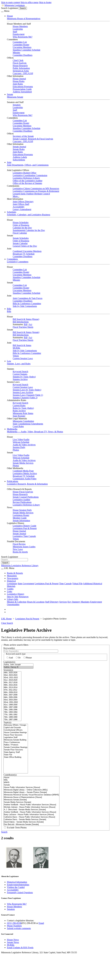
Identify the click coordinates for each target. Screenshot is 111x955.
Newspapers (12, 578)
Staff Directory (52, 602)
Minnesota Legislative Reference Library (19, 565)
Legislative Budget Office (24, 173)
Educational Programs (23, 86)
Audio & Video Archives (24, 444)
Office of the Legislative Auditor (27, 180)
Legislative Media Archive (25, 473)
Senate (10, 94)
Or (19, 657)
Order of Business (21, 225)
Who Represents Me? (22, 37)
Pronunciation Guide (22, 89)
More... (16, 196)
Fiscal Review (19, 544)
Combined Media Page (23, 471)
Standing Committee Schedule (26, 50)
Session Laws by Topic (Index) (27, 390)
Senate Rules (19, 149)
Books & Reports (15, 573)
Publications (12, 481)
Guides (10, 589)
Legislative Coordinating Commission (30, 175)
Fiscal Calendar (20, 233)
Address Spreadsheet (22, 91)
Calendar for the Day (22, 227)
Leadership (18, 29)
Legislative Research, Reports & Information (27, 484)
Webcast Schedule (21, 442)
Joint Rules (18, 84)
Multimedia (12, 429)
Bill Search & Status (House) (26, 319)
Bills (9, 308)
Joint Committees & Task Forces (27, 298)
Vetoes (16, 356)
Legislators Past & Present (25, 528)
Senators (17, 105)
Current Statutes (20, 374)
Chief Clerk (18, 60)
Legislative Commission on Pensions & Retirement (36, 191)
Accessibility (18, 207)
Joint (9, 162)
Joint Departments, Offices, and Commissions (28, 165)
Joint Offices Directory (23, 201)
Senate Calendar (20, 243)
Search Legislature (9, 8)
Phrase (29, 657)
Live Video (18, 439)
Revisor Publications (22, 502)
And (11, 657)
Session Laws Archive (23, 392)
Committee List (20, 42)
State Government (26, 583)
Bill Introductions (21, 322)
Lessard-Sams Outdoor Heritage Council (31, 193)
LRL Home (6, 618)
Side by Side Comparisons (25, 306)
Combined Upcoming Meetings (27, 251)
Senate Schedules (21, 238)
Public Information (21, 68)
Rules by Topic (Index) (23, 408)
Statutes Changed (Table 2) (25, 397)
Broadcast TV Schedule (24, 254)
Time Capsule (65, 583)
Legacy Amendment (22, 209)
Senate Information (21, 520)
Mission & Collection (16, 602)
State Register (19, 416)
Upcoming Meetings (22, 47)
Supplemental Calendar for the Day (29, 230)
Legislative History (15, 594)
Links (9, 591)
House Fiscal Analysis (23, 491)
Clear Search (7, 623)
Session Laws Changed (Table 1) (28, 395)
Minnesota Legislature (14, 5)
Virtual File (77, 583)
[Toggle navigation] (2, 11)
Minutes (16, 52)
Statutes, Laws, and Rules (18, 363)
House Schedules (20, 222)
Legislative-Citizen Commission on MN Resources (36, 188)
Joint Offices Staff (21, 204)
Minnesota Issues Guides (24, 546)
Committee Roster (21, 44)
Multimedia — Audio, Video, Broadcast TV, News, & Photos (35, 431)
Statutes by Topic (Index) (24, 376)
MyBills (16, 348)
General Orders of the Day (25, 246)
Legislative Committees (17, 261)
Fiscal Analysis (19, 63)
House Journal (19, 78)
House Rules (18, 81)
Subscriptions (19, 159)
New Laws (18, 549)
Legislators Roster (21, 515)
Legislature (12, 583)
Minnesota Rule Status (23, 413)
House (10, 16)
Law (9, 361)
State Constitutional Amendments (28, 424)
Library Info (12, 599)
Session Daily (19, 447)
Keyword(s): (9, 648)
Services (63, 602)
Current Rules (19, 405)
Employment (18, 34)
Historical (11, 581)
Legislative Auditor (21, 499)
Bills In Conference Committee (27, 303)
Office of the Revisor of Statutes (27, 183)
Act (30, 324)
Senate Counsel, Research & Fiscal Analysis (33, 139)
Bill (25, 324)
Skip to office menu (29, 2)
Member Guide (20, 518)
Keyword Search (20, 371)
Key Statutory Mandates (78, 602)
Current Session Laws (23, 358)
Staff (15, 31)
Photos (16, 450)
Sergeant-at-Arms (21, 71)
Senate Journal (19, 146)
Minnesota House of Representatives (23, 18)
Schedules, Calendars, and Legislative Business (28, 214)
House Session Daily (22, 510)
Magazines (12, 575)
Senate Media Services (23, 463)
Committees (12, 259)
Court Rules (18, 426)
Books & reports (20, 552)
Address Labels (20, 157)
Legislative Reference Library (26, 178)
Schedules (11, 212)
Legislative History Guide (24, 525)
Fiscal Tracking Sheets (23, 327)
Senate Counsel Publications (26, 497)
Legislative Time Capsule (24, 536)
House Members (20, 26)
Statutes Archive (20, 379)
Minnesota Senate (15, 97)
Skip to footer (45, 2)
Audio (26, 439)
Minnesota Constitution (23, 421)
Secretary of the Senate (23, 136)
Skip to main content (10, 2)
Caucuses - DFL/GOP (23, 73)
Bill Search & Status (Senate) (26, 332)
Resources (23, 596)
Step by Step (12, 596)
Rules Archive (19, 410)
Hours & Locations (36, 602)
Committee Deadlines (22, 55)
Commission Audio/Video (24, 478)
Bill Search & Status (22, 345)
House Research (20, 65)
